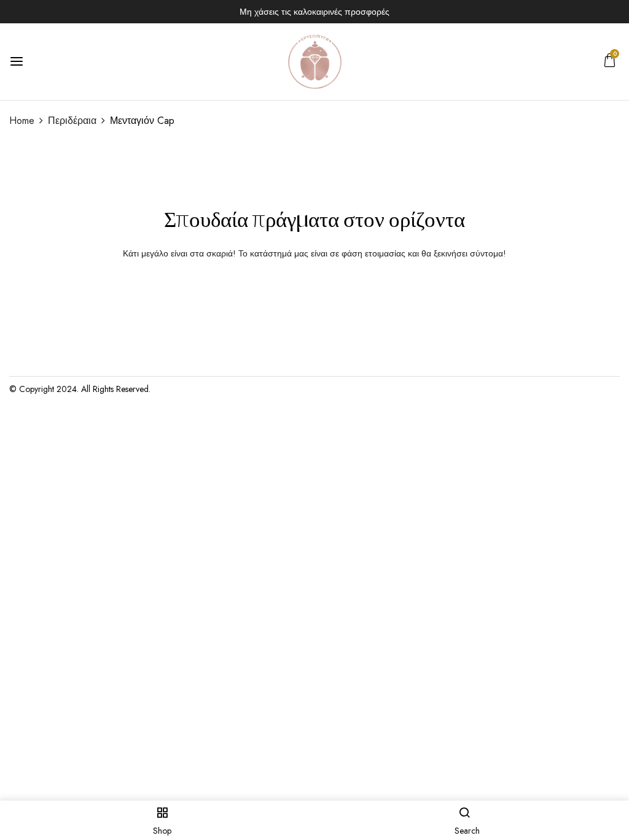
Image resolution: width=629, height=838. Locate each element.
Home (21, 120)
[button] (610, 63)
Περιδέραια (72, 120)
